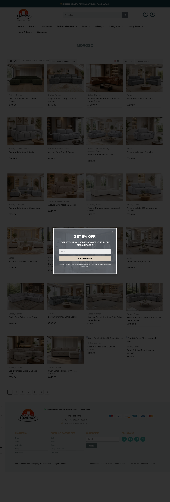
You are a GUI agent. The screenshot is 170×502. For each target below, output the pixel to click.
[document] (85, 251)
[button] (113, 232)
